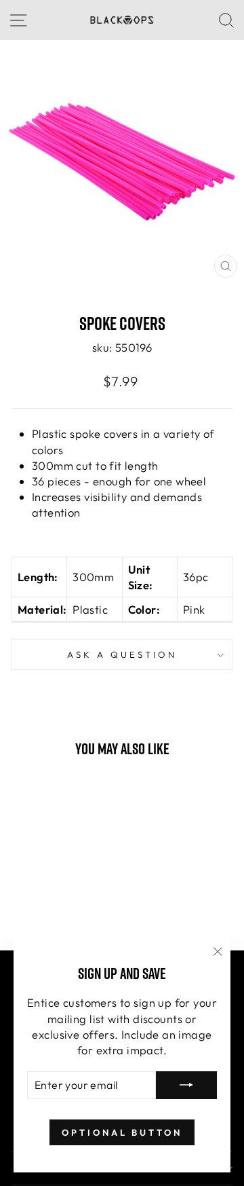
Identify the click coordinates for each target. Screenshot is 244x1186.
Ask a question (122, 654)
